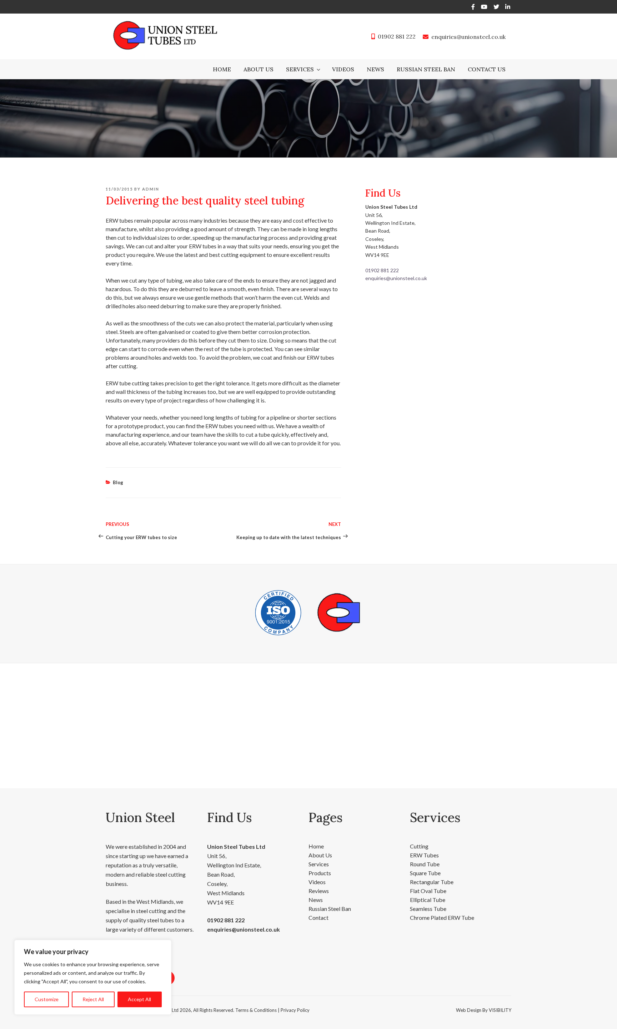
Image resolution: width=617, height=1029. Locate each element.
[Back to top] (602, 1014)
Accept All (139, 999)
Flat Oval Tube (428, 890)
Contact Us (487, 69)
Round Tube (425, 864)
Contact (318, 917)
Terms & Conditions (256, 1010)
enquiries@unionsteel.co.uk (468, 36)
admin (150, 189)
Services (300, 69)
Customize (47, 999)
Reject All (93, 999)
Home (222, 69)
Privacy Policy (295, 1010)
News (375, 69)
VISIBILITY (500, 1010)
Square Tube (425, 873)
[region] (92, 977)
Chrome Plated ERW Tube (442, 917)
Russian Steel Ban (426, 69)
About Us (259, 69)
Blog (118, 482)
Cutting (419, 846)
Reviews (318, 890)
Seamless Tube (428, 908)
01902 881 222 (397, 36)
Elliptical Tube (427, 899)
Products (319, 873)
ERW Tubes (424, 855)
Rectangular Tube (431, 881)
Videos (343, 69)
